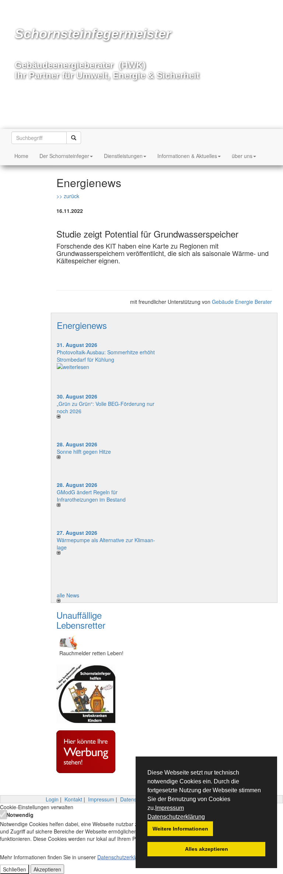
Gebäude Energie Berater (242, 301)
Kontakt (73, 799)
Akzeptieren (47, 869)
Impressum (169, 808)
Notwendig (19, 814)
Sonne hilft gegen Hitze (84, 451)
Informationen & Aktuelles (187, 155)
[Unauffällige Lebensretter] (91, 641)
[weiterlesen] (108, 367)
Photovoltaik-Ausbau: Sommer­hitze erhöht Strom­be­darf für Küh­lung (106, 355)
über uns (242, 155)
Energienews (82, 325)
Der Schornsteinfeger (64, 155)
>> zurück (67, 196)
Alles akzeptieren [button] (206, 849)
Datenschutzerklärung (176, 817)
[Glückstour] (91, 693)
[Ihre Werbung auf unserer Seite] (91, 751)
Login (52, 799)
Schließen (14, 869)
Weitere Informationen (180, 829)
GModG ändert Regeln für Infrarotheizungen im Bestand (91, 495)
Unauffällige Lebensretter (80, 619)
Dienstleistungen (123, 155)
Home (21, 155)
